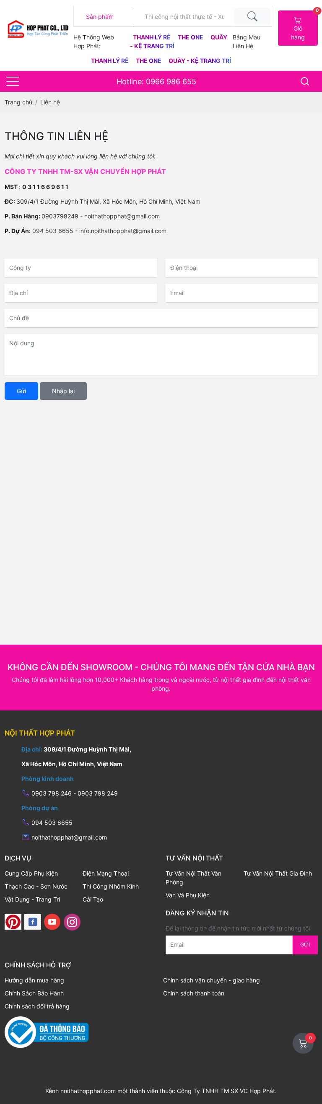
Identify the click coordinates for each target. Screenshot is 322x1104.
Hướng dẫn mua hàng (34, 980)
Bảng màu (246, 37)
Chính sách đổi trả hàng (37, 1006)
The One (191, 37)
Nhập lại (63, 390)
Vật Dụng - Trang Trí (32, 899)
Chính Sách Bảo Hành (34, 993)
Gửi (21, 390)
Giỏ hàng (304, 25)
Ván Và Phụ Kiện (188, 895)
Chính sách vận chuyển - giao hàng (211, 980)
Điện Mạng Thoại (106, 873)
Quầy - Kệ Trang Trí (200, 60)
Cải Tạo (93, 899)
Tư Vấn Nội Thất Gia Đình (278, 873)
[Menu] (12, 81)
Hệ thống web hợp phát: (93, 41)
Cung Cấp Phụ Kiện (31, 873)
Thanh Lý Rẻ (152, 37)
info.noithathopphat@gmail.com (122, 230)
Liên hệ (243, 45)
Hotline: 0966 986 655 (156, 81)
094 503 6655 (52, 230)
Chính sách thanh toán (193, 993)
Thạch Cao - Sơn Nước (36, 886)
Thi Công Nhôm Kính (111, 886)
